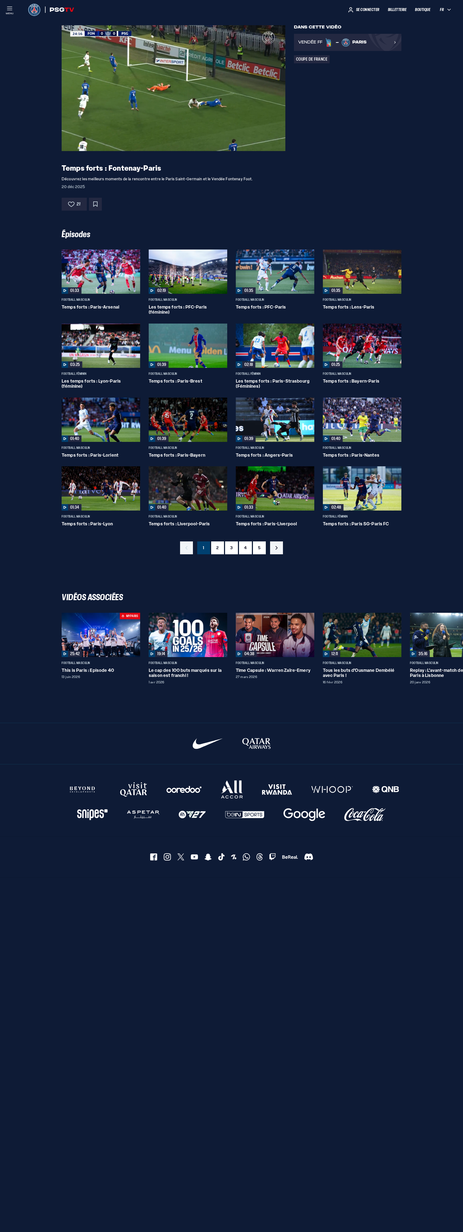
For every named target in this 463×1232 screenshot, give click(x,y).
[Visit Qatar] (133, 789)
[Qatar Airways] (256, 743)
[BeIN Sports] (244, 814)
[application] (173, 88)
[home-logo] (34, 9)
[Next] (395, 634)
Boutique (422, 10)
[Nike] (208, 743)
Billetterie (397, 10)
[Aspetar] (143, 814)
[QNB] (385, 789)
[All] (232, 789)
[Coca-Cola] (365, 814)
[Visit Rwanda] (277, 789)
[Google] (304, 814)
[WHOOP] (332, 789)
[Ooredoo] (184, 789)
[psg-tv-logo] (59, 9)
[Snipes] (92, 814)
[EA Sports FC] (192, 814)
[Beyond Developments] (82, 789)
